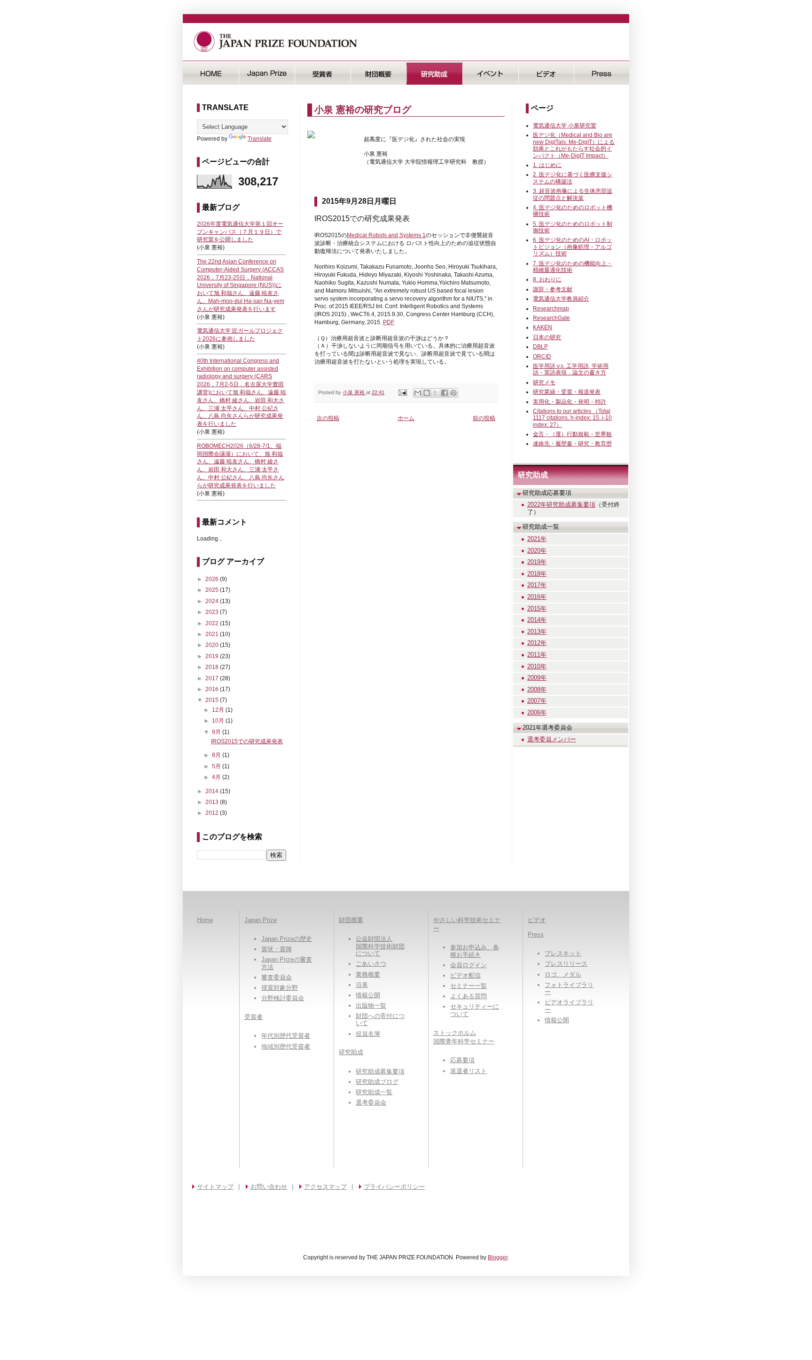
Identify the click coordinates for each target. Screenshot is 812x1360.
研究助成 (434, 74)
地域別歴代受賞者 (285, 1046)
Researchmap (551, 308)
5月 (217, 766)
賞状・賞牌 (276, 949)
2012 (212, 813)
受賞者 (323, 74)
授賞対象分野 (279, 987)
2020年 (537, 550)
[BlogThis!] (426, 393)
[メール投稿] (402, 392)
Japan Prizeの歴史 (286, 938)
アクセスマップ (325, 1186)
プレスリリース (566, 963)
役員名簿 (368, 1033)
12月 (219, 710)
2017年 (537, 585)
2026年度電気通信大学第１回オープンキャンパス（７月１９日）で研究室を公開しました (240, 232)
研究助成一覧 (374, 1092)
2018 (212, 667)
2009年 (537, 677)
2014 (212, 791)
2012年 (537, 642)
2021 (212, 634)
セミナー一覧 (468, 985)
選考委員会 (371, 1102)
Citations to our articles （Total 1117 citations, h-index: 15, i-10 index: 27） (572, 418)
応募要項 (462, 1060)
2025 (212, 590)
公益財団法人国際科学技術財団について (380, 946)
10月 (219, 720)
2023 (212, 612)
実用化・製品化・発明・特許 (569, 401)
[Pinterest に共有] (453, 393)
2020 (212, 645)
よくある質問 (468, 996)
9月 (217, 732)
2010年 (537, 666)
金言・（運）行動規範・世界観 (572, 434)
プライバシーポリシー (394, 1186)
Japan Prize (260, 919)
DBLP (540, 346)
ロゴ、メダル (563, 974)
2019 (212, 656)
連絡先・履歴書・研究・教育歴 (572, 443)
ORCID (542, 356)
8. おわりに (547, 279)
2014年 (537, 619)
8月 (217, 755)
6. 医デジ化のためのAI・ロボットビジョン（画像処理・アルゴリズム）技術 (572, 247)
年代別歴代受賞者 (285, 1035)
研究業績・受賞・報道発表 (567, 392)
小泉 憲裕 (354, 392)
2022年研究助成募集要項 (561, 504)
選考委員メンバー (551, 739)
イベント (490, 74)
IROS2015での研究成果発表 (247, 741)
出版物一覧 (371, 1005)
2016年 (537, 596)
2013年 (537, 631)
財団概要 (378, 74)
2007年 (537, 700)
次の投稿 (328, 418)
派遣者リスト (468, 1070)
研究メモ (544, 382)
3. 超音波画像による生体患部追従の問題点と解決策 (572, 194)
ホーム (406, 418)
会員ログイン (468, 965)
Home (205, 919)
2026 (212, 579)
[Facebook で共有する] (444, 393)
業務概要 (368, 974)
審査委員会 (276, 977)
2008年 (537, 689)
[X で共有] (435, 393)
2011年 (537, 654)
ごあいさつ (371, 963)
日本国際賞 (267, 74)
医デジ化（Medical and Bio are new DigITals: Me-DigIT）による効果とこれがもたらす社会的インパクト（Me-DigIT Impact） (574, 145)
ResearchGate (551, 318)
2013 (212, 802)
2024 (212, 601)
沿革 (362, 984)
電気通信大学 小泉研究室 (564, 125)
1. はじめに (547, 165)
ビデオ (546, 74)
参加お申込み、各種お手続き (474, 951)
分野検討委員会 (282, 998)
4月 (217, 777)
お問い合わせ (268, 1186)
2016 (212, 689)
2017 (212, 678)
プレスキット (563, 953)
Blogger (498, 1257)
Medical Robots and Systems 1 (386, 235)
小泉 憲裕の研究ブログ (362, 109)
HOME (211, 74)
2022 (212, 623)
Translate (260, 138)
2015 (212, 700)
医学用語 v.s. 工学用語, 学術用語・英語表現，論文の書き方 (571, 369)
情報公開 (368, 995)
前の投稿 (484, 418)
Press (601, 74)
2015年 (537, 608)
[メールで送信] (417, 393)
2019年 (537, 561)
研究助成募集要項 (380, 1071)
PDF (388, 322)
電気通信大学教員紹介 (561, 298)
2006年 (537, 712)
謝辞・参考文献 (552, 289)
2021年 (537, 538)
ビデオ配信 (465, 975)
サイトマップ (215, 1186)
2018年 (537, 573)
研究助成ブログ (377, 1081)
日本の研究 (547, 337)
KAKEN (542, 327)
